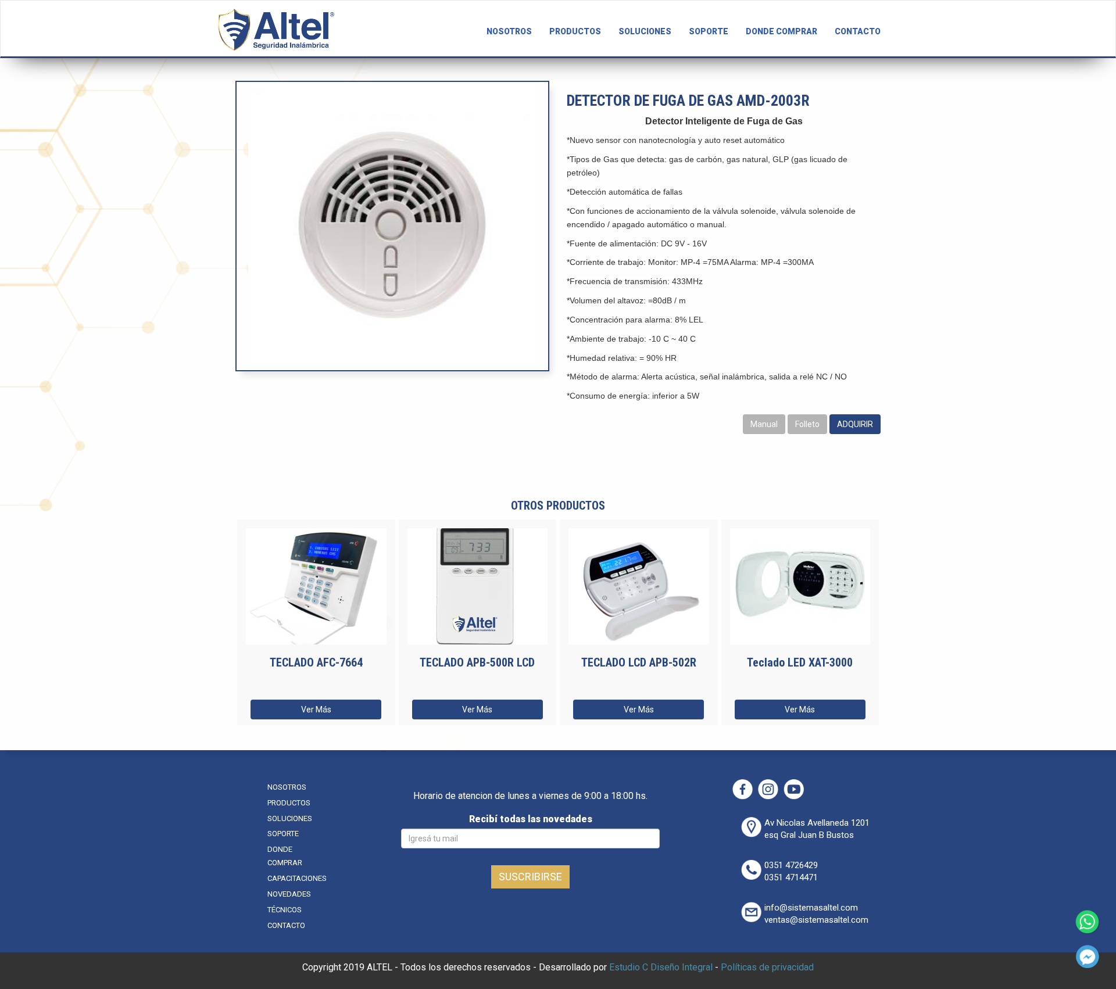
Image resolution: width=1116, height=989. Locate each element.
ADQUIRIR (855, 424)
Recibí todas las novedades (530, 819)
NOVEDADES (289, 894)
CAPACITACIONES (297, 878)
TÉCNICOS (284, 909)
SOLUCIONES (644, 31)
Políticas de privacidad (767, 967)
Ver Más (316, 709)
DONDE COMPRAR (781, 31)
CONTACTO (858, 31)
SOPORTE (708, 31)
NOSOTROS (509, 31)
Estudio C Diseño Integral (661, 967)
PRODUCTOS (575, 31)
